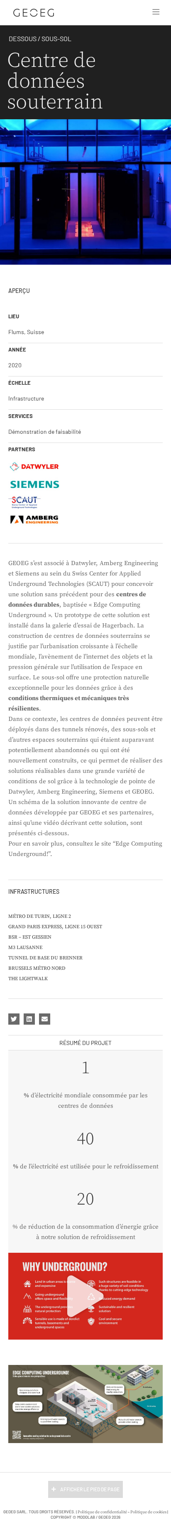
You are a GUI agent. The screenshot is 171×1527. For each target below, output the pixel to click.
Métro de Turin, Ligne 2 (39, 916)
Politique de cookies (148, 1512)
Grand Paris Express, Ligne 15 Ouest (55, 927)
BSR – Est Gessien (29, 937)
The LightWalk (28, 979)
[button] (156, 12)
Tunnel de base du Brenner (45, 958)
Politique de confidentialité (102, 1512)
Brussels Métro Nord (37, 968)
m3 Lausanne (25, 947)
